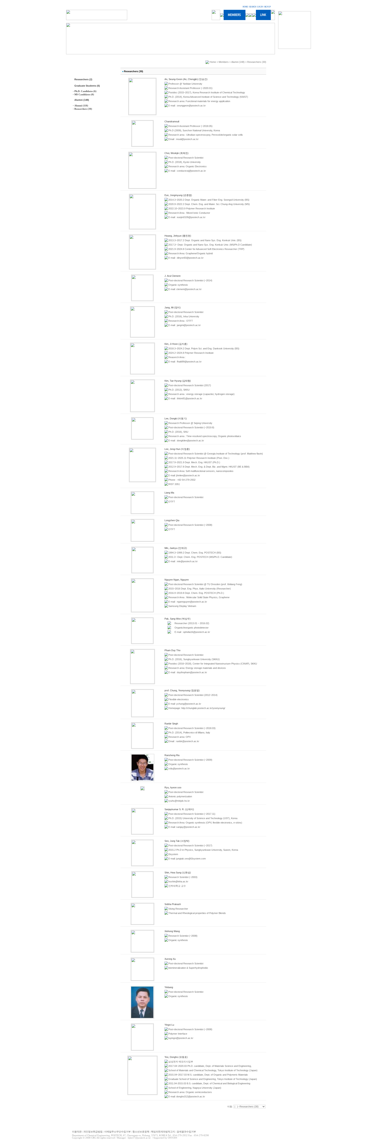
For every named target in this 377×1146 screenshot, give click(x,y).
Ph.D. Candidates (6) (85, 91)
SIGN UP (267, 7)
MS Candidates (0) (84, 94)
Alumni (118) (81, 105)
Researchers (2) (83, 79)
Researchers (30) (83, 109)
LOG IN (260, 7)
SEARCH (252, 7)
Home (213, 62)
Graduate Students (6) (87, 85)
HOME (245, 7)
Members (224, 62)
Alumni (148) (81, 100)
